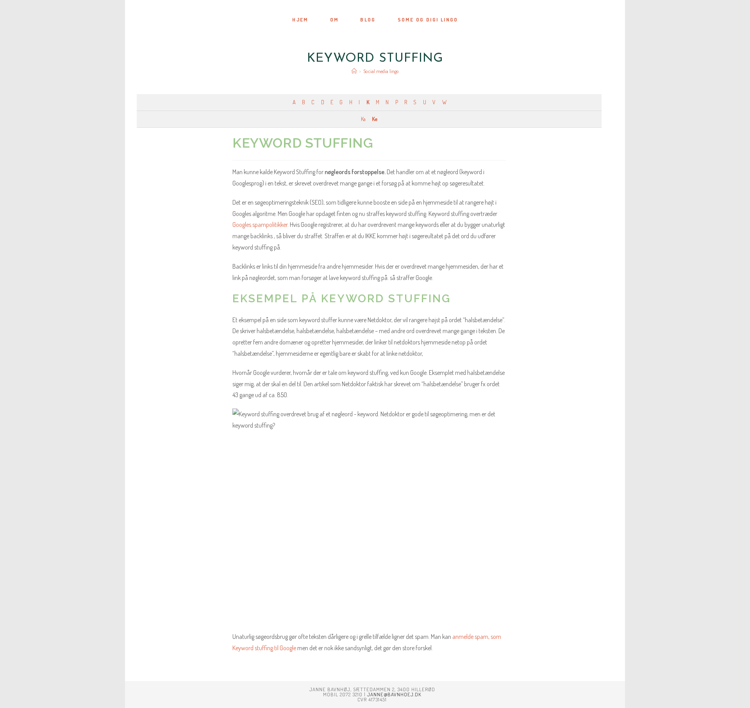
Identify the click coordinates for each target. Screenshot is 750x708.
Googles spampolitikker (260, 224)
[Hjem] (354, 71)
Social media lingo (381, 71)
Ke (374, 118)
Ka (363, 118)
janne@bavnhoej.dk (394, 694)
